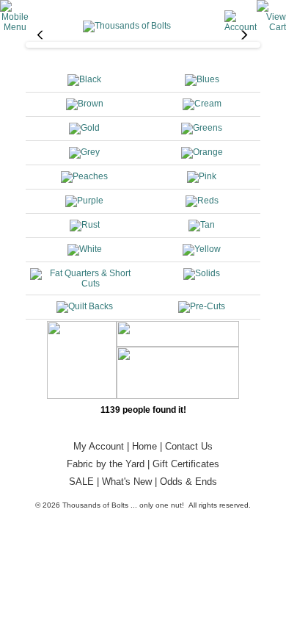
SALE (81, 481)
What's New (127, 481)
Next (246, 41)
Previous (40, 41)
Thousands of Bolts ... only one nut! (123, 505)
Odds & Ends (188, 481)
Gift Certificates (186, 463)
